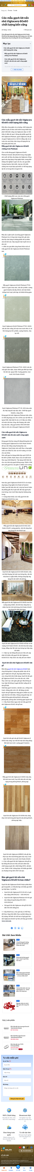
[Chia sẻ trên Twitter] (15, 928)
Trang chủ (4, 10)
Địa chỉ (5, 1076)
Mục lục (7, 43)
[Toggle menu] (2, 5)
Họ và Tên (7, 1061)
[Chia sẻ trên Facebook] (11, 928)
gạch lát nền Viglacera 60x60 (17, 669)
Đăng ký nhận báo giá (17, 1098)
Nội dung (5, 1084)
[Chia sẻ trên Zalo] (22, 928)
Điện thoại (7, 1069)
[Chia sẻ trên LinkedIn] (18, 928)
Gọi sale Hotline (27, 1150)
